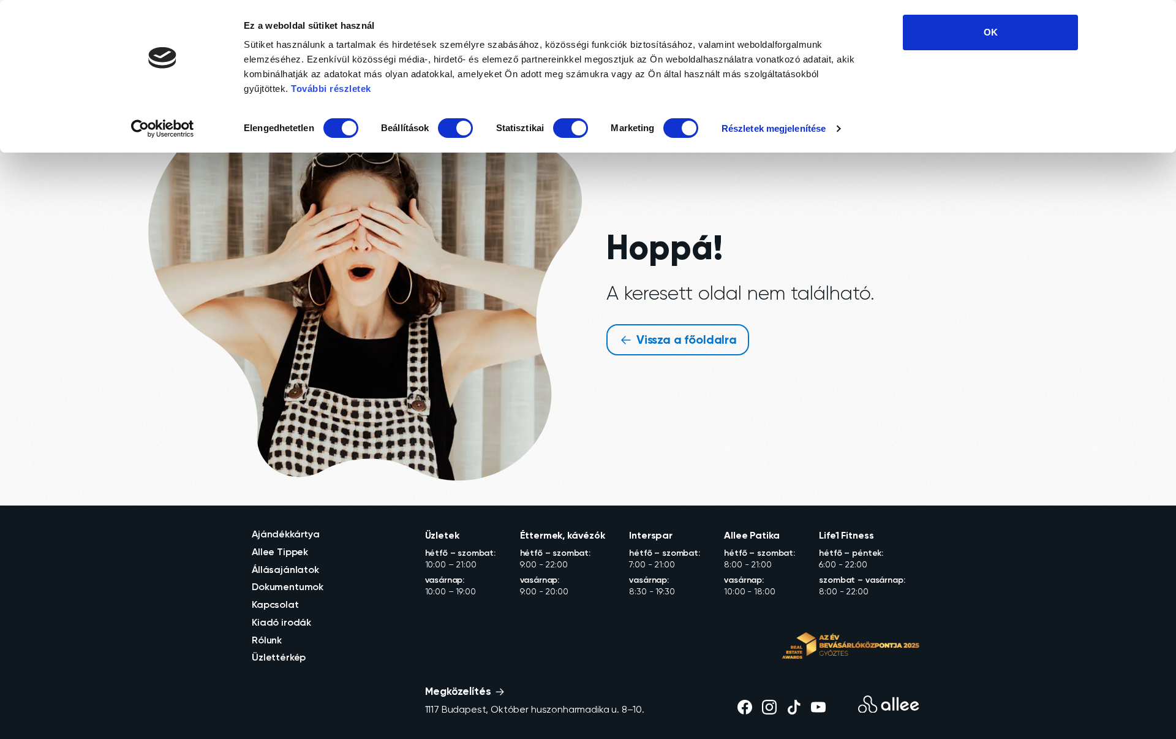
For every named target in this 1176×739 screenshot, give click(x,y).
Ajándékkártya (286, 534)
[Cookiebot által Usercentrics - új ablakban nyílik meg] (162, 128)
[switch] (455, 128)
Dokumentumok (287, 586)
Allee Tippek (280, 551)
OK (991, 32)
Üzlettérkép (279, 657)
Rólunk (267, 640)
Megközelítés (459, 690)
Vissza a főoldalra (685, 339)
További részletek (331, 88)
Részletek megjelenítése (774, 128)
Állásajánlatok (285, 569)
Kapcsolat (275, 604)
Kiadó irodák (281, 622)
